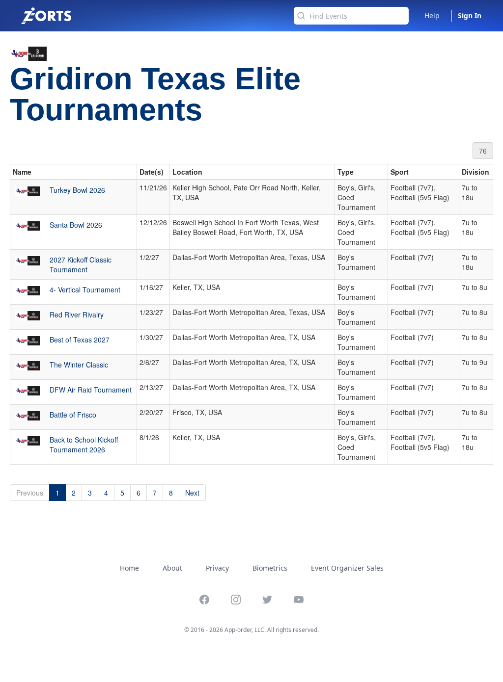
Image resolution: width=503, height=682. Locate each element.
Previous (29, 493)
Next (192, 493)
